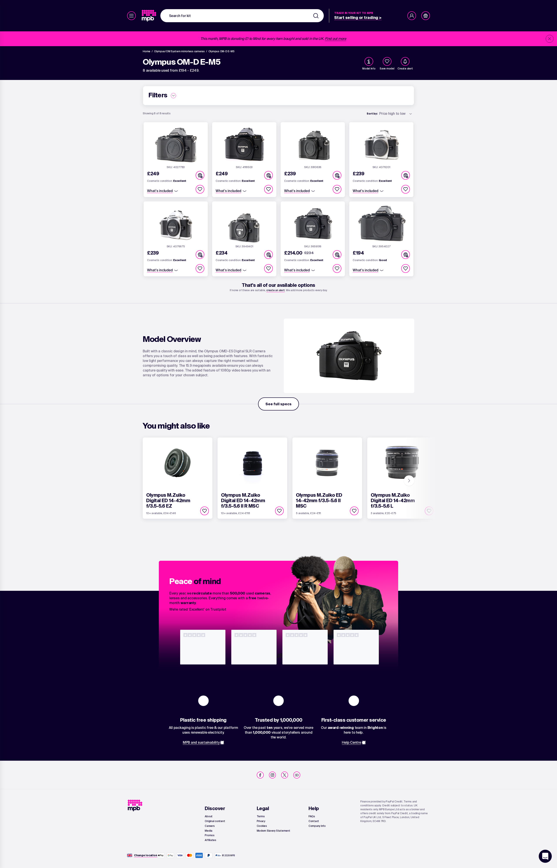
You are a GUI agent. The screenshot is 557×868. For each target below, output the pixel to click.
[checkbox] (387, 61)
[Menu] (131, 15)
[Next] (409, 480)
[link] (149, 16)
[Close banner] (550, 39)
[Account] (411, 15)
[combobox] (242, 15)
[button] (200, 175)
